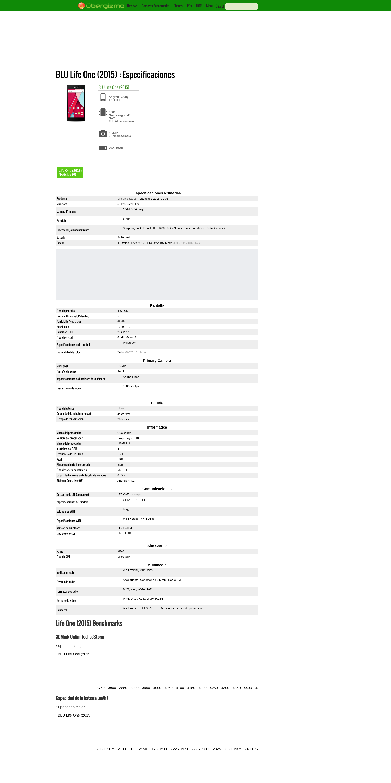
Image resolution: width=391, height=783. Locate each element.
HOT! (199, 5)
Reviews (132, 5)
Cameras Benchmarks (155, 5)
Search (220, 6)
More (209, 5)
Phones (178, 5)
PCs (189, 5)
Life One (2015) (117, 87)
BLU (101, 87)
